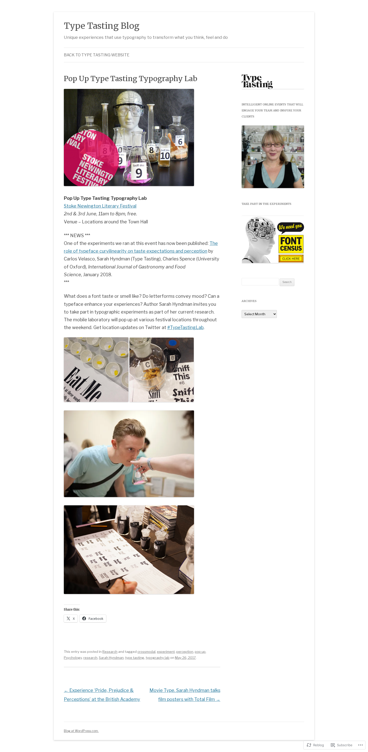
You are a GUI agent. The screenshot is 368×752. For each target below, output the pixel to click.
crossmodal (146, 652)
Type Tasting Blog (101, 26)
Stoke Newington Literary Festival (100, 206)
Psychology (73, 658)
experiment (166, 652)
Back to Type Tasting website (96, 55)
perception (184, 652)
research (90, 658)
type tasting (134, 658)
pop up (200, 652)
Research (109, 652)
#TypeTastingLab (185, 327)
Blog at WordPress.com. (81, 731)
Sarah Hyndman (111, 658)
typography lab (157, 658)
